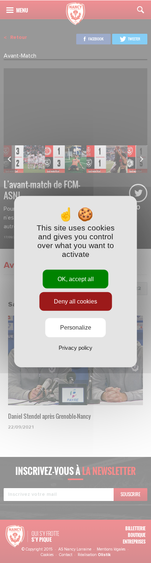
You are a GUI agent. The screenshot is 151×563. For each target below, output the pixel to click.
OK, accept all (76, 279)
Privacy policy (75, 347)
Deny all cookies (75, 301)
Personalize (75, 327)
